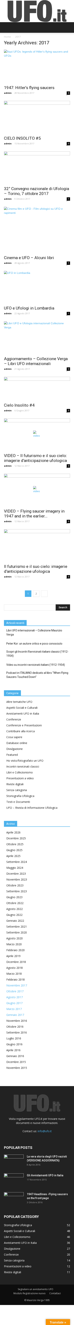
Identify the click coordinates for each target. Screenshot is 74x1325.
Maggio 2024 (14, 868)
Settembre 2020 (16, 932)
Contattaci (55, 1293)
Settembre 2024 (16, 862)
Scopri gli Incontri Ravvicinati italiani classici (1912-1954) (37, 653)
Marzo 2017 (14, 1009)
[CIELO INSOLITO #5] (37, 117)
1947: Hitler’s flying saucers (29, 87)
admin (8, 92)
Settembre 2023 (16, 891)
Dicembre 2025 (16, 838)
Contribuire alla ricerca (20, 731)
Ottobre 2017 (14, 991)
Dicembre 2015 (16, 1062)
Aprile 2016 (13, 1050)
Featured (12, 755)
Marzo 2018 (14, 973)
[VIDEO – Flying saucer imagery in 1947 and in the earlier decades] (37, 490)
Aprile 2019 (13, 956)
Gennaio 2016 (15, 1056)
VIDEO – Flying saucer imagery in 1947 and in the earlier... (34, 513)
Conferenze (13, 719)
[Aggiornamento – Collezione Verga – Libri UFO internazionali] (37, 337)
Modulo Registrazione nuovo (29, 1293)
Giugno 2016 (14, 1044)
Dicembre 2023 (16, 873)
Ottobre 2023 (14, 885)
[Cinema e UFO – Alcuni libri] (37, 230)
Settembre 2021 (16, 926)
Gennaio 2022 (15, 920)
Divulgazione (14, 749)
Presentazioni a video (20, 778)
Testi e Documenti (18, 802)
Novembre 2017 (16, 985)
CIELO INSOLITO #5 (22, 138)
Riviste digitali (14, 784)
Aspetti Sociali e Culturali (21, 707)
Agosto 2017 (14, 997)
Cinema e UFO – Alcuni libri (29, 257)
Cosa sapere (14, 737)
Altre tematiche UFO (19, 702)
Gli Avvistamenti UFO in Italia (45, 1175)
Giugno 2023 (14, 897)
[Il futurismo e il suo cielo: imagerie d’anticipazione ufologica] (37, 545)
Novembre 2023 (16, 879)
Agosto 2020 (14, 938)
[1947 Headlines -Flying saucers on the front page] (14, 1199)
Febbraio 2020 (15, 950)
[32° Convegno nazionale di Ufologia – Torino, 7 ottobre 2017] (37, 167)
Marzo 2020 (14, 944)
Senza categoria (16, 790)
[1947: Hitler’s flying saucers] (37, 66)
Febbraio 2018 (15, 979)
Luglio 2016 (13, 1038)
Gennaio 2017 (15, 1015)
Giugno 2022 (14, 915)
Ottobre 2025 (14, 844)
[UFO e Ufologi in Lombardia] (37, 287)
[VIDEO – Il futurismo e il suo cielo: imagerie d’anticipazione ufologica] (37, 434)
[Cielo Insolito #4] (37, 388)
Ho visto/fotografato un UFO (24, 760)
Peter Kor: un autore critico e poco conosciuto (34, 643)
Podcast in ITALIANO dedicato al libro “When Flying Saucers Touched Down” (37, 674)
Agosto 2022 (14, 909)
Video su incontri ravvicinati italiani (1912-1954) (35, 664)
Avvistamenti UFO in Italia (22, 713)
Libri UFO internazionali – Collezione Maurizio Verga (34, 632)
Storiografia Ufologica (20, 796)
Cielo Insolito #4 (19, 405)
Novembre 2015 (16, 1068)
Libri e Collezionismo (19, 772)
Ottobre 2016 (14, 1026)
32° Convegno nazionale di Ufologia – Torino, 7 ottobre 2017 (36, 191)
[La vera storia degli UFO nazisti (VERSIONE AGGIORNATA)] (14, 1161)
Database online (16, 743)
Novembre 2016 (16, 1021)
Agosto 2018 (14, 968)
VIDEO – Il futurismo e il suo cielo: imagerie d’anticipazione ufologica (35, 458)
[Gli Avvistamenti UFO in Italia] (14, 1180)
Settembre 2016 (16, 1032)
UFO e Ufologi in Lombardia (29, 308)
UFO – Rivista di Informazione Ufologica (31, 808)
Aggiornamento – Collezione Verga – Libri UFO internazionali (36, 361)
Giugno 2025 (14, 850)
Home (7, 36)
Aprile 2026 (13, 832)
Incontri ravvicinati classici (22, 766)
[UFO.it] (37, 11)
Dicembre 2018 (16, 962)
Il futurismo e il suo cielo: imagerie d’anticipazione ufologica (35, 569)
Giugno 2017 (14, 1003)
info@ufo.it (45, 1131)
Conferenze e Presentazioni (24, 725)
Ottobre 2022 (14, 903)
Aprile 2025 (13, 856)
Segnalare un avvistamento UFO (35, 1289)
